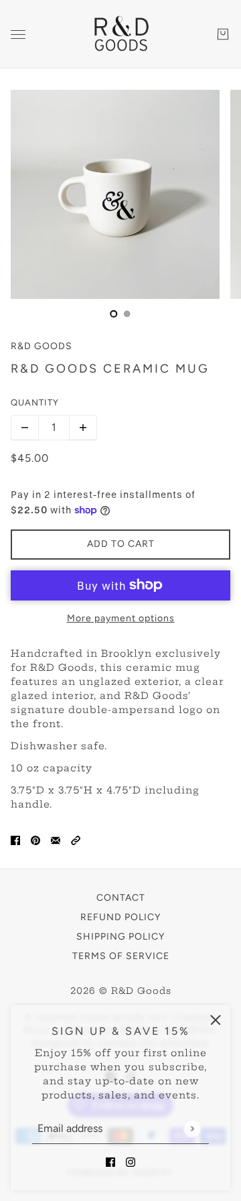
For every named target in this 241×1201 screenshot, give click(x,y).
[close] (215, 1020)
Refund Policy (120, 917)
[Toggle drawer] (18, 34)
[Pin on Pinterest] (35, 840)
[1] (127, 314)
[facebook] (110, 1161)
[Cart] (223, 34)
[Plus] (83, 427)
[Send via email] (56, 840)
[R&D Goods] (120, 34)
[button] (76, 840)
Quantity (35, 402)
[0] (114, 314)
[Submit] (192, 1128)
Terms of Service (120, 956)
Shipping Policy (120, 936)
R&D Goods (41, 346)
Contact (120, 897)
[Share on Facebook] (15, 840)
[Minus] (25, 427)
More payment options (121, 618)
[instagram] (130, 1161)
